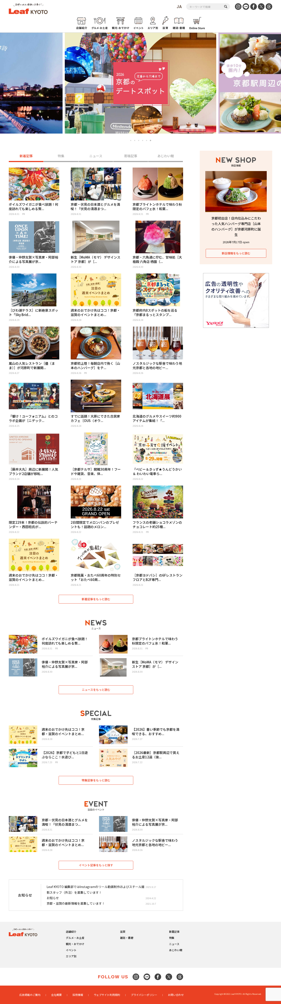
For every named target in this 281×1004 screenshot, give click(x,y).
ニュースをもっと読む (96, 690)
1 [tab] (130, 140)
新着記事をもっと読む (96, 599)
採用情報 (77, 995)
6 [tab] (150, 140)
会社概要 (56, 995)
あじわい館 (165, 156)
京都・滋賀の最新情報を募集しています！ (76, 903)
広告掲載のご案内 (29, 995)
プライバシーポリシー (144, 995)
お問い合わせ (176, 995)
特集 (61, 156)
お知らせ (53, 898)
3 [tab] (138, 140)
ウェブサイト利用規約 (107, 995)
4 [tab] (142, 140)
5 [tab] (146, 140)
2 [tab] (134, 140)
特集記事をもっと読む (96, 780)
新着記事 (26, 156)
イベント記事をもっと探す (96, 865)
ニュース (95, 156)
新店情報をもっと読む (236, 253)
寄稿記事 (130, 156)
